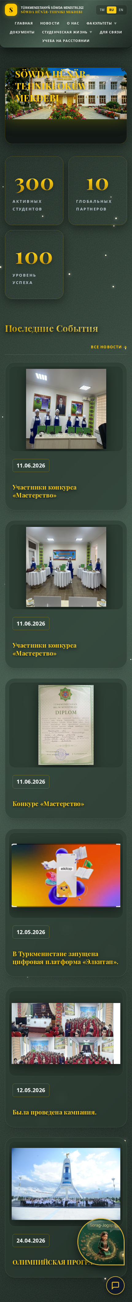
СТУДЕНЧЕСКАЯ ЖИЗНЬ (67, 32)
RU (111, 10)
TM (102, 10)
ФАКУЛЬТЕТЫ (102, 23)
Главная (24, 23)
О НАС (73, 23)
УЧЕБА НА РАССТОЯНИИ (66, 40)
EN (121, 10)
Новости (50, 23)
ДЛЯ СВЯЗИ (111, 32)
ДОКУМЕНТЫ (22, 32)
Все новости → (109, 347)
